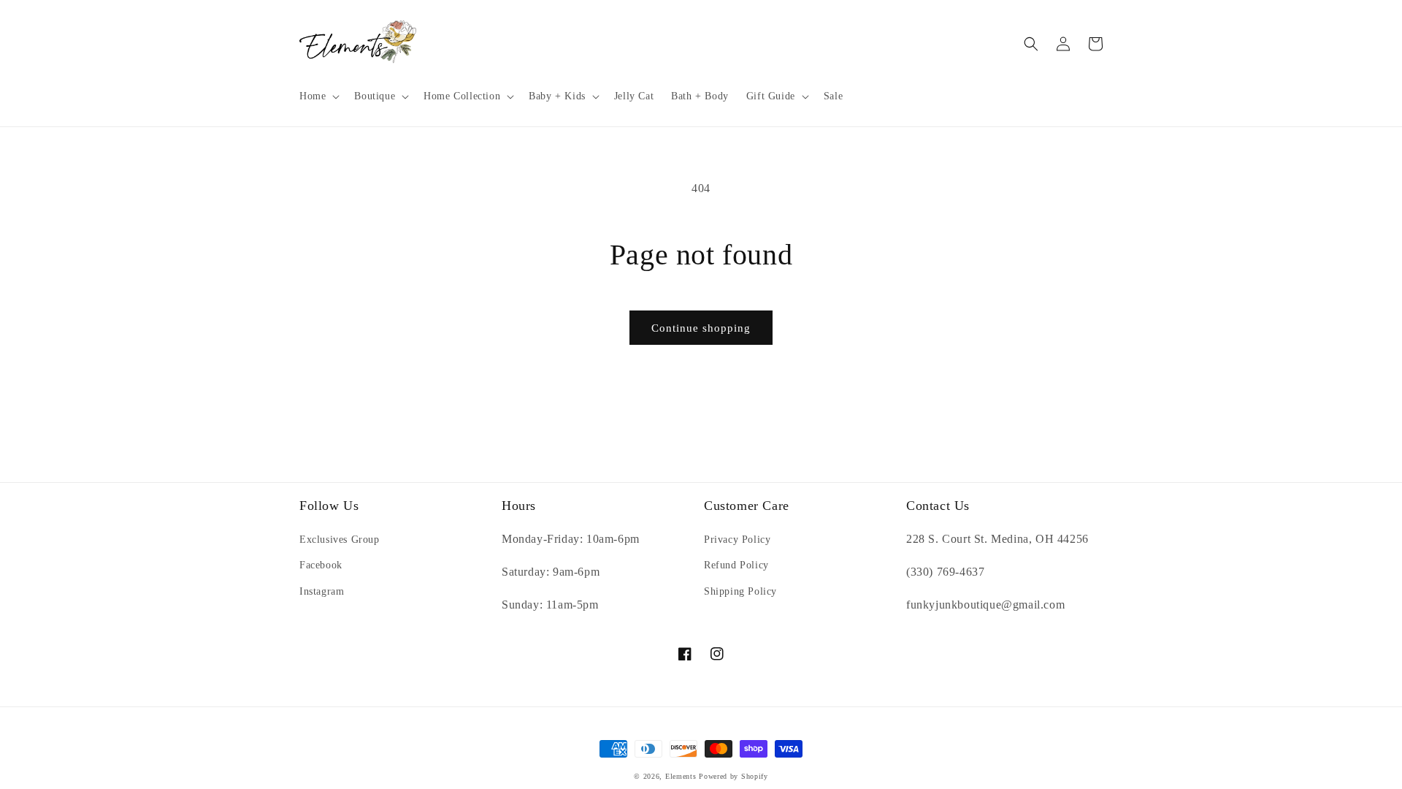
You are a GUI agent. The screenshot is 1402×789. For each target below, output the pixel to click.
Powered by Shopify (733, 776)
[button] (318, 96)
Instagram (321, 591)
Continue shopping (701, 328)
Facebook (320, 565)
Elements (681, 776)
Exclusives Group (339, 539)
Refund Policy (736, 565)
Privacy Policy (737, 539)
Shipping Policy (740, 591)
